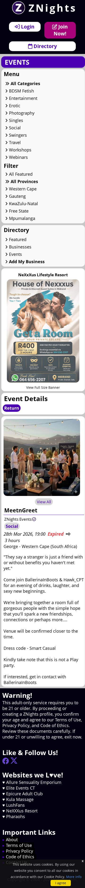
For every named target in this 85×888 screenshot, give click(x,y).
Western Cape (22, 189)
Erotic (14, 105)
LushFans (15, 805)
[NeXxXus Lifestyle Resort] (43, 381)
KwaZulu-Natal (23, 203)
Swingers (17, 135)
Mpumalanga (21, 218)
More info (73, 876)
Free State (18, 211)
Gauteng (17, 196)
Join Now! (61, 30)
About (12, 839)
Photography (21, 113)
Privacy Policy (19, 851)
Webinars (18, 157)
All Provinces (23, 181)
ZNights (53, 8)
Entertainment (22, 98)
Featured (17, 239)
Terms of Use (19, 845)
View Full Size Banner (43, 387)
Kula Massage (20, 799)
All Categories (24, 83)
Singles (15, 120)
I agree (60, 883)
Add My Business (26, 261)
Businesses (19, 247)
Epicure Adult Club (24, 793)
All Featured (20, 174)
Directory (44, 46)
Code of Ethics (20, 856)
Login (27, 26)
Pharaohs (15, 816)
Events (15, 254)
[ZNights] (16, 12)
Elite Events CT (20, 788)
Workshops (19, 150)
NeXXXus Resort (22, 811)
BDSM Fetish (21, 91)
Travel (14, 142)
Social (14, 128)
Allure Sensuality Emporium (33, 782)
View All (44, 502)
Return (11, 408)
